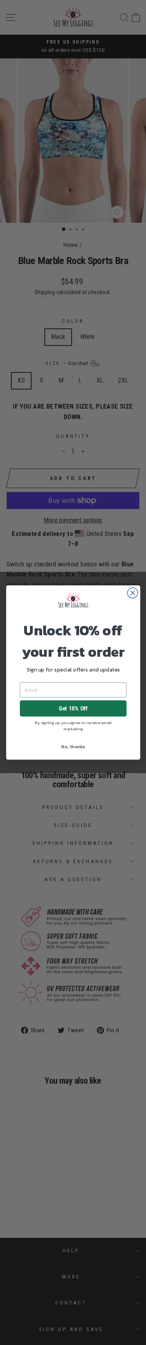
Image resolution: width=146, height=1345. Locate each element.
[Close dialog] (132, 593)
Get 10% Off (73, 708)
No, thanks (73, 746)
